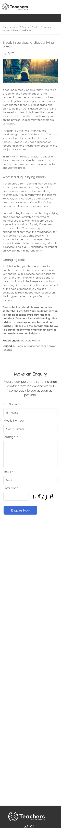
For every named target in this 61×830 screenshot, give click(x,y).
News (15, 27)
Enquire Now (20, 510)
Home (5, 27)
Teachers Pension (30, 27)
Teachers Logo (17, 6)
